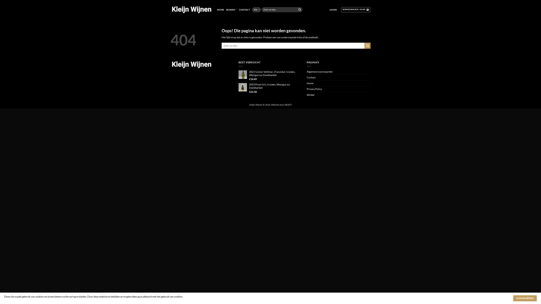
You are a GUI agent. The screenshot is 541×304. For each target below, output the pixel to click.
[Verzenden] (299, 9)
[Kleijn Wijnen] (191, 9)
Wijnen (230, 9)
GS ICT (288, 104)
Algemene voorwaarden (320, 71)
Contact (244, 9)
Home (220, 9)
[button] (333, 10)
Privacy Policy (314, 89)
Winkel (310, 94)
